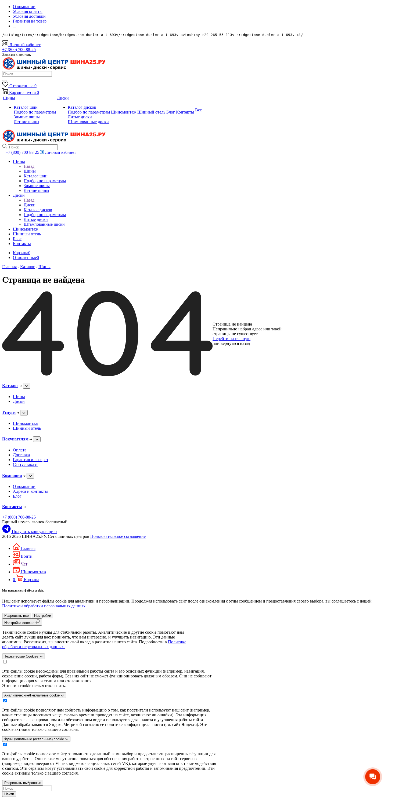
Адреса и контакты (30, 491)
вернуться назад (235, 343)
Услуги (9, 412)
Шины (30, 171)
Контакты (12, 506)
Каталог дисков (82, 107)
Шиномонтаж (25, 423)
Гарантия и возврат (30, 459)
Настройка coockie (19, 623)
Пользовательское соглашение (118, 536)
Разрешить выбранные (22, 783)
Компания (12, 475)
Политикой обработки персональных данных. (44, 606)
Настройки (42, 616)
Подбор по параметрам (35, 112)
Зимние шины (27, 117)
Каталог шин (26, 107)
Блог (17, 496)
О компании (24, 486)
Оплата (19, 450)
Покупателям (15, 439)
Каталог (10, 385)
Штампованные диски (88, 121)
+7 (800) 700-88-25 (19, 517)
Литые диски (80, 117)
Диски (29, 205)
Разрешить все (16, 616)
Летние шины (26, 121)
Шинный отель (27, 428)
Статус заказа (25, 464)
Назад (29, 166)
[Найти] (4, 80)
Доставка (21, 455)
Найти (9, 794)
